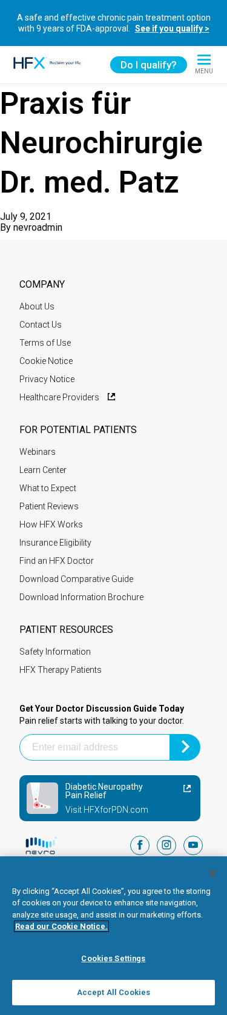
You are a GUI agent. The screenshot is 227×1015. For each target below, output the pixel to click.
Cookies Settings (113, 958)
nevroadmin (37, 227)
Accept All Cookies (113, 992)
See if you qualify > (172, 28)
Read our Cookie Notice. (61, 926)
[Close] (212, 873)
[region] (113, 935)
